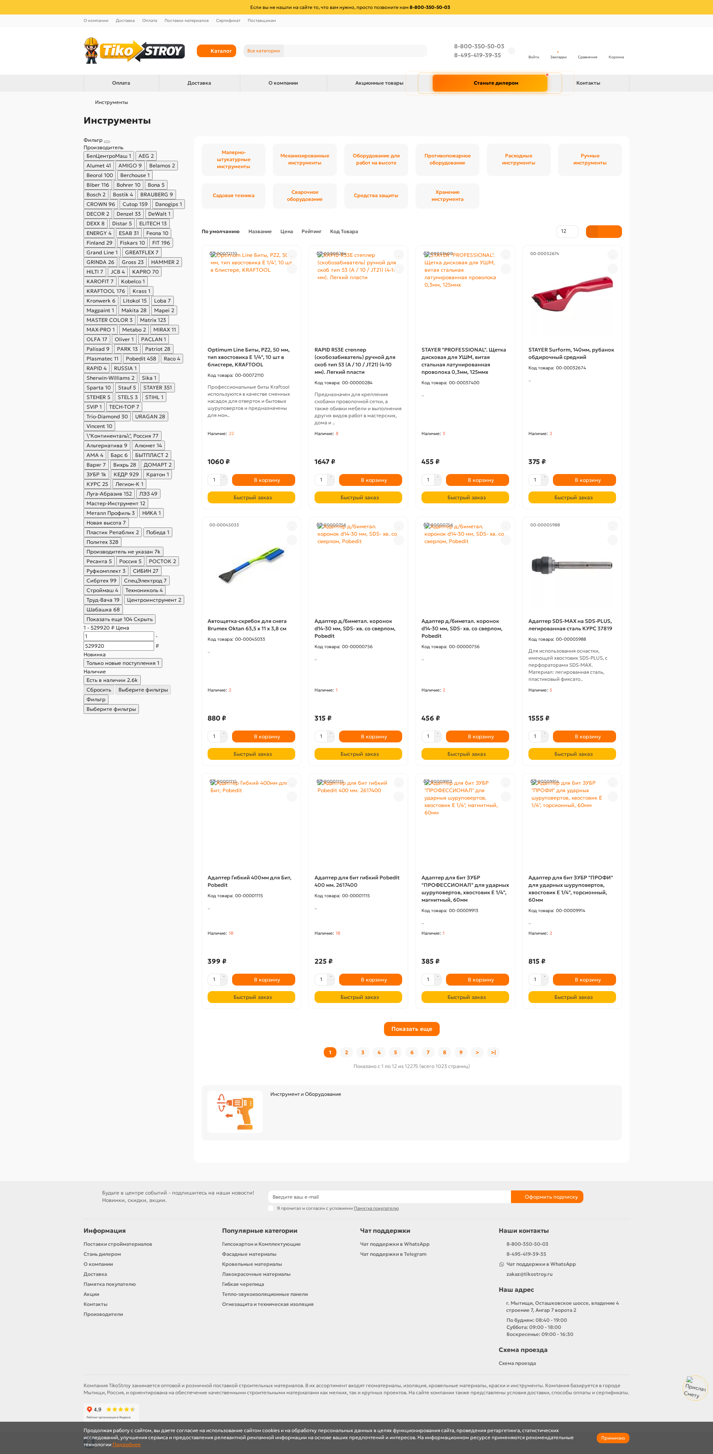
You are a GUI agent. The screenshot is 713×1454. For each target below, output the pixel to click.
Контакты (588, 83)
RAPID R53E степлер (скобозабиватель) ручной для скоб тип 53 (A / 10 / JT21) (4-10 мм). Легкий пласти (355, 360)
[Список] (604, 231)
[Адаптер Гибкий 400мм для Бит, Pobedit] (251, 822)
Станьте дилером (496, 83)
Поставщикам (262, 20)
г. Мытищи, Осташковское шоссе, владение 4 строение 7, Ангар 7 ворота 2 (562, 1306)
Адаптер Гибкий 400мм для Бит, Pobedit (250, 881)
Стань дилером (102, 1254)
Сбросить (99, 689)
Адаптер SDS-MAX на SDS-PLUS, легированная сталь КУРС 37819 (570, 625)
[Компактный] (616, 231)
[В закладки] (292, 254)
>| (493, 1052)
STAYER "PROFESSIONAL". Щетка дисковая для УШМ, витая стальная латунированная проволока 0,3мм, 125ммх (463, 360)
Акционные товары (379, 83)
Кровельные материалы (252, 1264)
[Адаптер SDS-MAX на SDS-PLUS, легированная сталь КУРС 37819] (572, 565)
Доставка (125, 20)
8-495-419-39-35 (477, 55)
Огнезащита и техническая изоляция (268, 1304)
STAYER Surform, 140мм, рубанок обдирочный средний (571, 353)
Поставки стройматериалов (118, 1244)
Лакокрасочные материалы (256, 1274)
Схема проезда (523, 1350)
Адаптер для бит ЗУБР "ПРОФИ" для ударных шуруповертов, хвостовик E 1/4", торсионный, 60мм (570, 888)
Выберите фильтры (143, 689)
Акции (91, 1294)
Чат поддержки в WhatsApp (395, 1244)
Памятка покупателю (110, 1284)
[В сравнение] (292, 269)
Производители (103, 1314)
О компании (96, 20)
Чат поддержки (385, 1231)
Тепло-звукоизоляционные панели (265, 1294)
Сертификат (228, 20)
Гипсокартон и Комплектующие (261, 1244)
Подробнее (127, 1444)
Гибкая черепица (243, 1284)
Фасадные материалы (249, 1254)
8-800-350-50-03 (479, 46)
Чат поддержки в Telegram (393, 1254)
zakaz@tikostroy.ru (530, 1274)
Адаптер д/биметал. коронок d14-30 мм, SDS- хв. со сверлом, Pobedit (355, 628)
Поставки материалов (187, 20)
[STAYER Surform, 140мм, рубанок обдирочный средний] (572, 294)
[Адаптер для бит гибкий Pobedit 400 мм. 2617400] (358, 822)
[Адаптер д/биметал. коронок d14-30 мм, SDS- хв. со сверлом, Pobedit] (358, 565)
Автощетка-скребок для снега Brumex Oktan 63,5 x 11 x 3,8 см (247, 625)
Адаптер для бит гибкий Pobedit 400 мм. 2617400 (357, 881)
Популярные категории (259, 1231)
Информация (105, 1231)
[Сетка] (592, 231)
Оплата (149, 20)
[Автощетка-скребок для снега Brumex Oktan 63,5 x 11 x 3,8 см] (251, 565)
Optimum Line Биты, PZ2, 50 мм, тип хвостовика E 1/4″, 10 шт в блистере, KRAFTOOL (249, 357)
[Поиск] (419, 51)
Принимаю (613, 1438)
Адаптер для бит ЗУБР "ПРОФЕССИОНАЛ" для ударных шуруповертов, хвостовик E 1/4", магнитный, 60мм (465, 888)
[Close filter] (107, 142)
